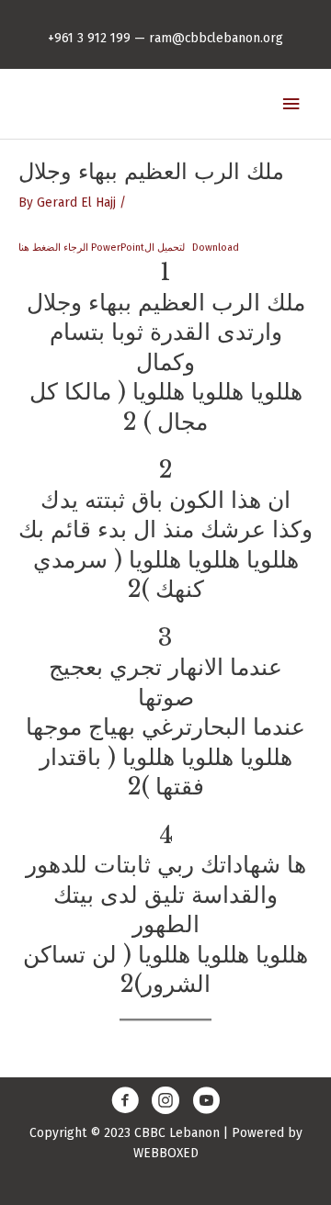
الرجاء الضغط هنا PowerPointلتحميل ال (101, 247)
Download (215, 247)
